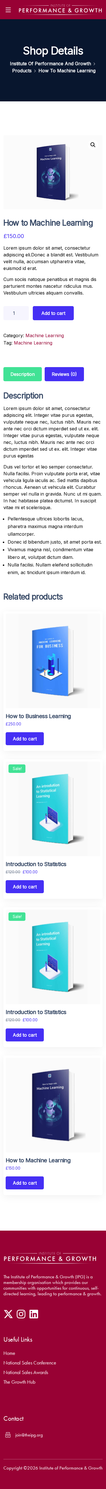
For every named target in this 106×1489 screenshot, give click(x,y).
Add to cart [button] (25, 739)
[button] (93, 145)
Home (9, 1353)
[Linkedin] (34, 1314)
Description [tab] (22, 374)
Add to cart (53, 313)
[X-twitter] (8, 1314)
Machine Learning (44, 335)
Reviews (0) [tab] (64, 374)
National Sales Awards (25, 1372)
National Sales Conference (29, 1363)
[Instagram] (21, 1314)
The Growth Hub (19, 1382)
